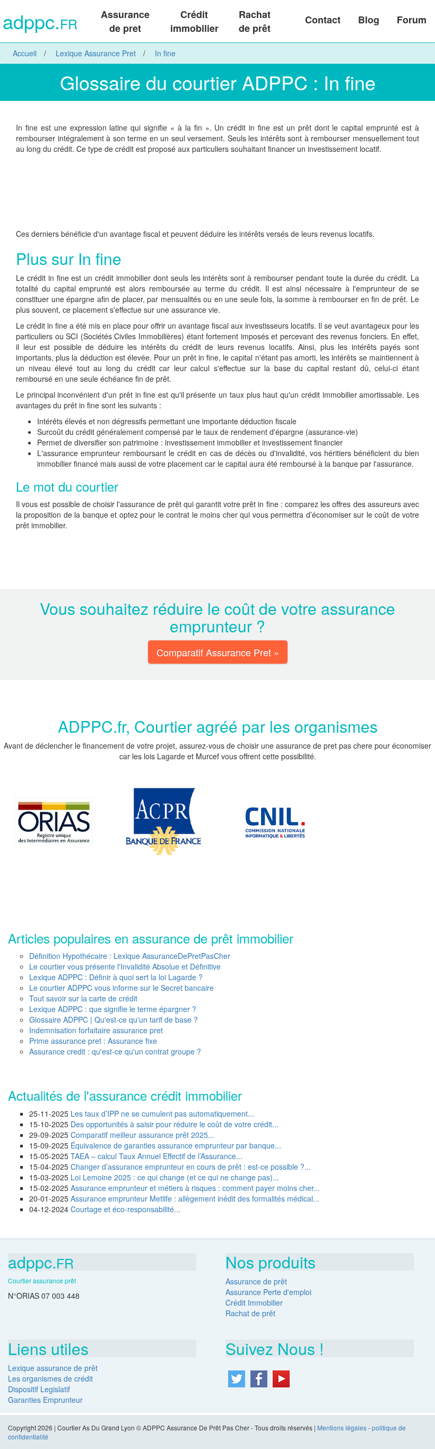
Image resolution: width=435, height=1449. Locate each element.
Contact (323, 20)
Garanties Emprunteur (45, 1399)
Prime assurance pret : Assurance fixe (93, 1040)
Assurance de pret (125, 21)
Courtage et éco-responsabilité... (125, 1209)
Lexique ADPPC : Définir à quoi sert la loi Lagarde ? (116, 977)
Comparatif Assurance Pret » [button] (217, 652)
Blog (368, 20)
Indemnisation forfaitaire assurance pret (96, 1030)
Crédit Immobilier (254, 1302)
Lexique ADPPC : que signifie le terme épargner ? (112, 1009)
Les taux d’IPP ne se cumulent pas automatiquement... (162, 1113)
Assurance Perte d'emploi (268, 1292)
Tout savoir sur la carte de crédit (83, 998)
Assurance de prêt (256, 1281)
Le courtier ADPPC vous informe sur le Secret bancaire (121, 987)
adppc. (40, 23)
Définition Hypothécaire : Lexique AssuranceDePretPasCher (129, 955)
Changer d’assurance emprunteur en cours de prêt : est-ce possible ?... (191, 1166)
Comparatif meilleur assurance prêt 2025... (142, 1134)
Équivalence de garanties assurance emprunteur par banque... (176, 1145)
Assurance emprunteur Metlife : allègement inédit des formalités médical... (195, 1198)
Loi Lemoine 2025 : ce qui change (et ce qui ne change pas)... (175, 1177)
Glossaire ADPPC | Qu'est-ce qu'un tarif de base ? (113, 1019)
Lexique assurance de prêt (53, 1367)
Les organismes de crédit (50, 1378)
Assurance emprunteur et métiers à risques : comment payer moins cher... (195, 1187)
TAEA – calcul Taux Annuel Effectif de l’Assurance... (156, 1156)
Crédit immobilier (194, 21)
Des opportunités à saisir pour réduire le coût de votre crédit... (175, 1124)
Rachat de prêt (255, 21)
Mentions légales (342, 1427)
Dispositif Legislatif (39, 1389)
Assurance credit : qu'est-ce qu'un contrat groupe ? (115, 1051)
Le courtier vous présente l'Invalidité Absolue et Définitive (125, 966)
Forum (412, 20)
